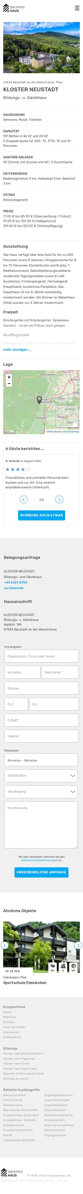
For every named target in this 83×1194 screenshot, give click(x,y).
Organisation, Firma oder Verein (31, 656)
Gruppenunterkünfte (18, 1130)
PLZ (10, 704)
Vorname (14, 672)
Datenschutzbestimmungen (39, 860)
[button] (40, 400)
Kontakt (8, 1022)
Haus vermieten (14, 1027)
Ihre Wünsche (17, 808)
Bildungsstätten (14, 1095)
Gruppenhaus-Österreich (21, 1115)
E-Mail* (12, 720)
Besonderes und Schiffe (20, 1110)
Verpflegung (17, 792)
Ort (34, 704)
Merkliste (9, 1017)
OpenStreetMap (71, 431)
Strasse (13, 688)
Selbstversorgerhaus (59, 1125)
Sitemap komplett (16, 1078)
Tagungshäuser (55, 1135)
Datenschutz (12, 1037)
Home (7, 1012)
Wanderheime (12, 1105)
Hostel (7, 1135)
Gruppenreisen (13, 1125)
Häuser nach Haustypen (20, 1068)
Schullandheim (54, 1120)
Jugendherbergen (57, 1100)
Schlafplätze (17, 776)
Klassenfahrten (55, 1110)
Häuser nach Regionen (19, 1058)
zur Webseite (14, 588)
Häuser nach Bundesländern (23, 1053)
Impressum (11, 1032)
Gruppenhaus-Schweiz (19, 1120)
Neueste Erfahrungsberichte (23, 1073)
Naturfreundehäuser (58, 1115)
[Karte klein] (75, 424)
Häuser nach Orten (16, 1063)
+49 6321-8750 (15, 582)
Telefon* (13, 736)
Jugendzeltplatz (56, 1105)
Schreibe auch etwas (41, 515)
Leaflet (49, 431)
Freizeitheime (13, 1100)
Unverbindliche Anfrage (41, 872)
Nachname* (53, 672)
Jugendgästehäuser (58, 1095)
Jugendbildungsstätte (19, 1140)
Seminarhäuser (55, 1130)
